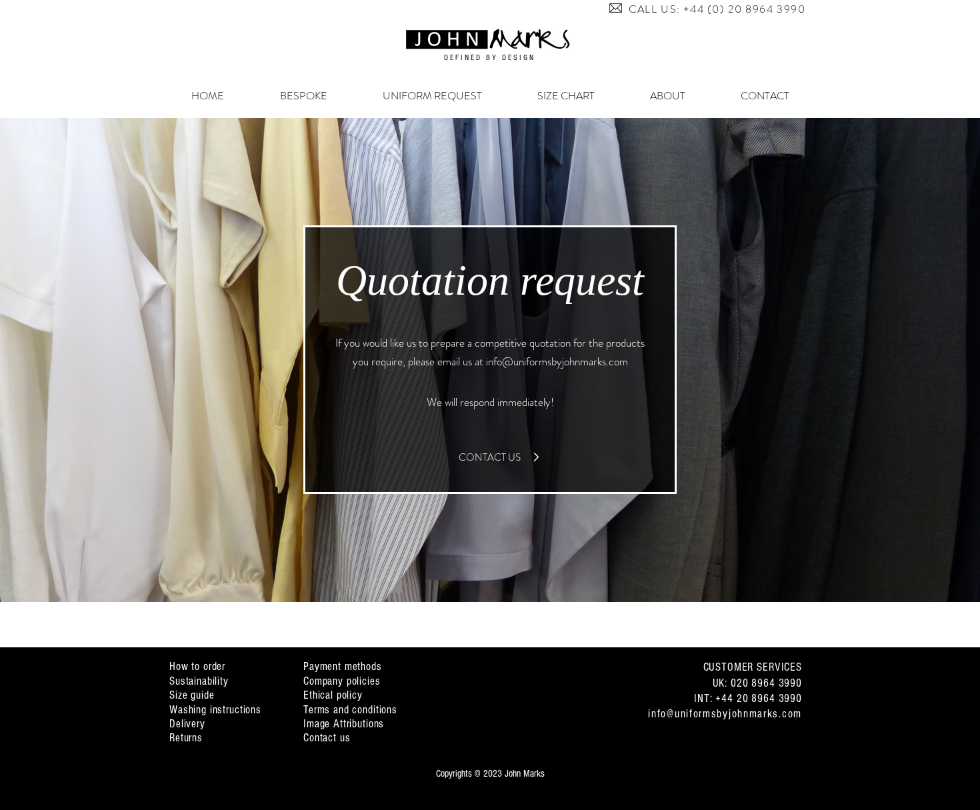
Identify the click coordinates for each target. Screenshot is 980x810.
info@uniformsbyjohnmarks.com (557, 361)
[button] (615, 8)
